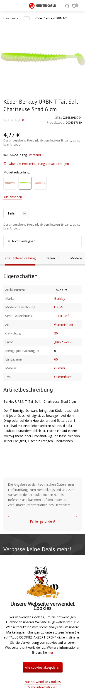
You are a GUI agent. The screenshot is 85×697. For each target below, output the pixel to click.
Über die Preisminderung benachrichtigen (39, 163)
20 (56, 333)
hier (50, 652)
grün (57, 342)
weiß (67, 342)
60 (56, 359)
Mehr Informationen (42, 687)
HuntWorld (42, 5)
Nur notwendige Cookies (42, 682)
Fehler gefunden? (42, 521)
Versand (35, 155)
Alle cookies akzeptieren (42, 667)
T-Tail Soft (62, 316)
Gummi (59, 368)
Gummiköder (63, 324)
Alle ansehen (12, 197)
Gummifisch (63, 377)
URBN (58, 307)
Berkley (59, 298)
